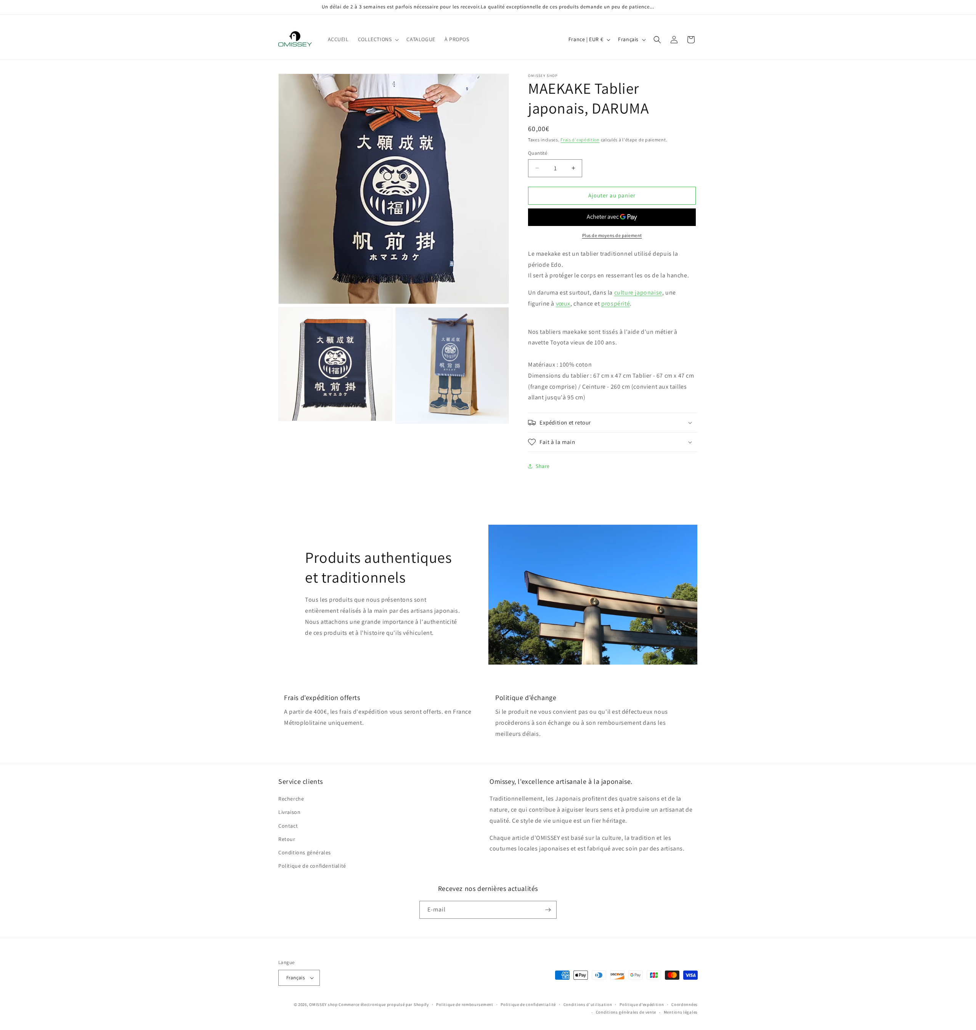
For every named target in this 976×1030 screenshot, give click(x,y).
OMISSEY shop (323, 1004)
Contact (288, 825)
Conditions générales (304, 852)
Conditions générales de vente (626, 1012)
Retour (286, 839)
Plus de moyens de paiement (612, 235)
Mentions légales (681, 1012)
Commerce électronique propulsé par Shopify (384, 1004)
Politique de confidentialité (312, 865)
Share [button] (543, 466)
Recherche (291, 798)
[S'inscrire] (547, 910)
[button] (377, 39)
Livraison (289, 812)
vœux (563, 304)
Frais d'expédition (580, 140)
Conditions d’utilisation (587, 1004)
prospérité (615, 304)
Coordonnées (684, 1004)
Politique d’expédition (642, 1004)
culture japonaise (638, 292)
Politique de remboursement (464, 1004)
